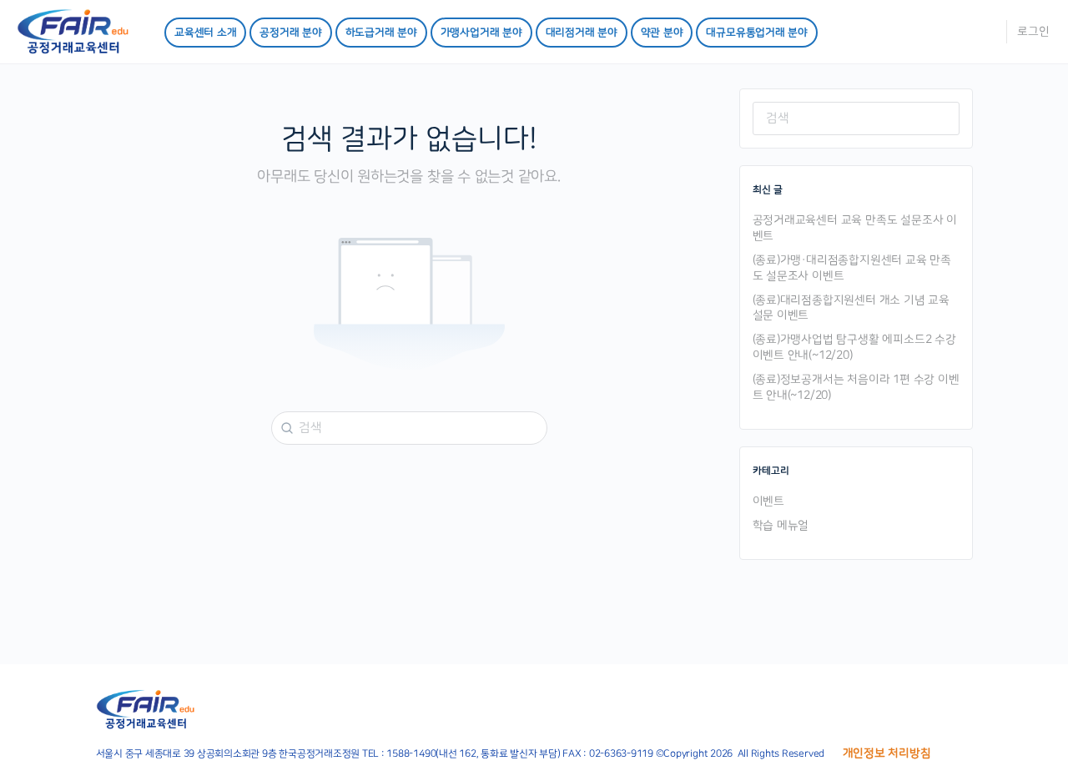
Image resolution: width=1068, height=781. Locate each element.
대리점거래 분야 (581, 32)
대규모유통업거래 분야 (756, 32)
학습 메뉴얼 (781, 525)
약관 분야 (662, 32)
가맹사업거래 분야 (481, 32)
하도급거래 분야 (381, 32)
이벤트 (768, 501)
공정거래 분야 (290, 32)
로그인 (1033, 31)
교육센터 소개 (205, 32)
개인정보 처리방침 (887, 753)
